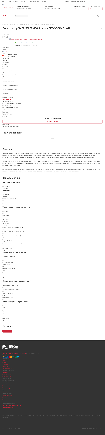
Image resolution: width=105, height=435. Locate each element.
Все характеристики (8, 79)
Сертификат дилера (11, 54)
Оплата (4, 362)
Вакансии (5, 390)
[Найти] (98, 16)
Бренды (4, 398)
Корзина (4, 402)
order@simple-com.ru (79, 6)
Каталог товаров (7, 395)
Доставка (5, 364)
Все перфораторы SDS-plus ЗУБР (11, 103)
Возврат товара (6, 374)
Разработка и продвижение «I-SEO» (92, 428)
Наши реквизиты (7, 386)
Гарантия (5, 372)
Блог (3, 400)
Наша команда (6, 388)
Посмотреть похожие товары (10, 126)
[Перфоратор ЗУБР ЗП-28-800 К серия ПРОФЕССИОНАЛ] (25, 39)
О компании (5, 384)
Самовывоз (5, 366)
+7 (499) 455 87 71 (95, 6)
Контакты (5, 360)
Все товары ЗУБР (7, 105)
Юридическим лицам (8, 368)
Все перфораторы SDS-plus (10, 107)
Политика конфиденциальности (11, 405)
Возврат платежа (7, 376)
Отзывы (4, 392)
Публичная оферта (7, 407)
